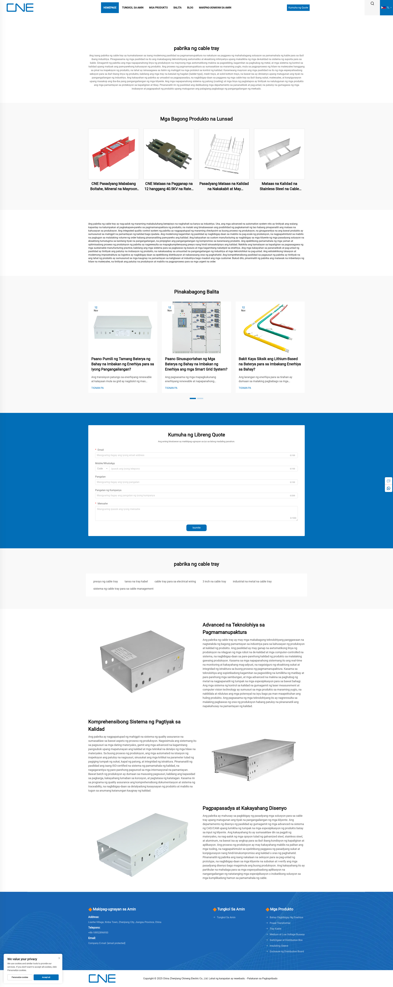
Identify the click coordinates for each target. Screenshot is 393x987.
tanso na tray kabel (136, 581)
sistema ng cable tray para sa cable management (123, 588)
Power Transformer (280, 923)
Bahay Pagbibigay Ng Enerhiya (286, 917)
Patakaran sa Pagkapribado (262, 978)
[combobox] (102, 468)
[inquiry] (388, 481)
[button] (193, 398)
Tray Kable (275, 928)
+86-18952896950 (98, 932)
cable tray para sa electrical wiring (175, 581)
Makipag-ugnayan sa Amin (215, 7)
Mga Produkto (158, 7)
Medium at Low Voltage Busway (287, 934)
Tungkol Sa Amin (132, 7)
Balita (177, 7)
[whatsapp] (388, 488)
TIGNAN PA (97, 387)
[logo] (20, 7)
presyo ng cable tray (105, 581)
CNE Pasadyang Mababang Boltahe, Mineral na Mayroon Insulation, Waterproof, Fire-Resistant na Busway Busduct (113, 186)
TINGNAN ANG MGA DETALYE (113, 153)
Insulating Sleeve (279, 945)
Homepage (109, 7)
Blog (190, 7)
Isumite (196, 527)
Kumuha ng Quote (298, 7)
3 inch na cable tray (214, 581)
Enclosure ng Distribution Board (287, 951)
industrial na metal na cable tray (252, 581)
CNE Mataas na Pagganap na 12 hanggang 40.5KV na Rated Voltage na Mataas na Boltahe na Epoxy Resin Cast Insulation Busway (169, 186)
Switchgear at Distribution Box (286, 940)
